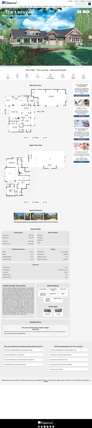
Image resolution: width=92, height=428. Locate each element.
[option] (46, 37)
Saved (70, 1)
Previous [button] (1, 37)
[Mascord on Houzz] (47, 427)
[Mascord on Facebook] (39, 427)
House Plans (3, 66)
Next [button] (90, 37)
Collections (39, 6)
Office (63, 293)
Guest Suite (63, 289)
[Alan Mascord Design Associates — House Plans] (46, 2)
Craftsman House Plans (13, 66)
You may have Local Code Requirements (60, 354)
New (26, 6)
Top (29, 6)
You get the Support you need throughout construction (19, 359)
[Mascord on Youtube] (53, 427)
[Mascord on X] (44, 427)
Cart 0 (76, 1)
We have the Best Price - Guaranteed (14, 354)
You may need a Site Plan (56, 369)
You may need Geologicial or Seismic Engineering (62, 350)
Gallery (64, 6)
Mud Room (53, 293)
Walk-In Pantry (58, 298)
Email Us (81, 161)
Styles (33, 6)
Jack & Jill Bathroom (43, 294)
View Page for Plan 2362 (81, 95)
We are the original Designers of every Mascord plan (18, 350)
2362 (37, 329)
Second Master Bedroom (47, 300)
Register (83, 1)
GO (89, 3)
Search (21, 6)
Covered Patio (43, 289)
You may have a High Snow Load (58, 359)
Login (89, 1)
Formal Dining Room (53, 289)
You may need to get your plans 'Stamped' (60, 364)
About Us (70, 6)
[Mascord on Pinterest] (50, 427)
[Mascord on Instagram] (42, 427)
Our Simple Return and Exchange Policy (15, 364)
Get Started (81, 116)
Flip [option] (79, 11)
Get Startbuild (81, 139)
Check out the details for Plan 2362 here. (15, 333)
